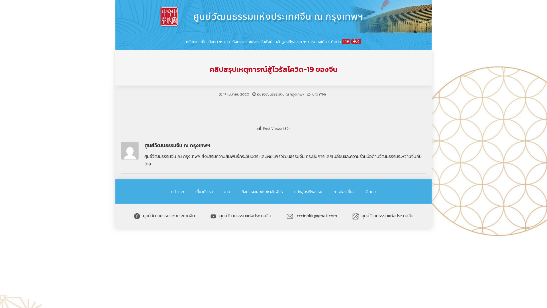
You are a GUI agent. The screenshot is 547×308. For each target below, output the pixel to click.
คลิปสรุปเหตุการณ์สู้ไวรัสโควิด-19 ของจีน (274, 69)
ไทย (346, 41)
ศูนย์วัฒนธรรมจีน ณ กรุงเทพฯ (280, 94)
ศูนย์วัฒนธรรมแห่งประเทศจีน (169, 215)
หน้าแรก (192, 41)
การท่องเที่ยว (318, 41)
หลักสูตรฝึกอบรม (288, 41)
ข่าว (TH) (319, 94)
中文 (356, 41)
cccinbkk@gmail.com (316, 215)
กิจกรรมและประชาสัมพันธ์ (252, 41)
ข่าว (227, 41)
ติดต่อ (336, 41)
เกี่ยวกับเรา (209, 41)
